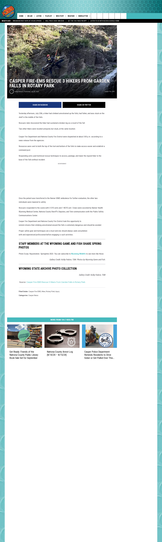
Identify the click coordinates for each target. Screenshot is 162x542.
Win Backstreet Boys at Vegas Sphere (27, 21)
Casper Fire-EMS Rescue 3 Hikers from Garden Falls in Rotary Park (55, 282)
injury (58, 291)
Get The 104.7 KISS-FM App (77, 21)
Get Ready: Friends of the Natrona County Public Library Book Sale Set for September (23, 354)
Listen (38, 16)
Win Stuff (60, 16)
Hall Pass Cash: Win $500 (54, 21)
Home (21, 16)
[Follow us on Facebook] (106, 16)
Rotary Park (50, 291)
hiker (43, 291)
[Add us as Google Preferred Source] (100, 16)
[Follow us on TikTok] (117, 16)
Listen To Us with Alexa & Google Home (104, 21)
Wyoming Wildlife (78, 254)
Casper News (33, 295)
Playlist (48, 16)
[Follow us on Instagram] (112, 16)
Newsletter (83, 16)
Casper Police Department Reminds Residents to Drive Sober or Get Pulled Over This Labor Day (98, 354)
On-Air (29, 16)
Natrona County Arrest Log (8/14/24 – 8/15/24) (60, 353)
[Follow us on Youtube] (123, 16)
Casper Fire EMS (35, 291)
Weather (71, 16)
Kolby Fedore (19, 91)
